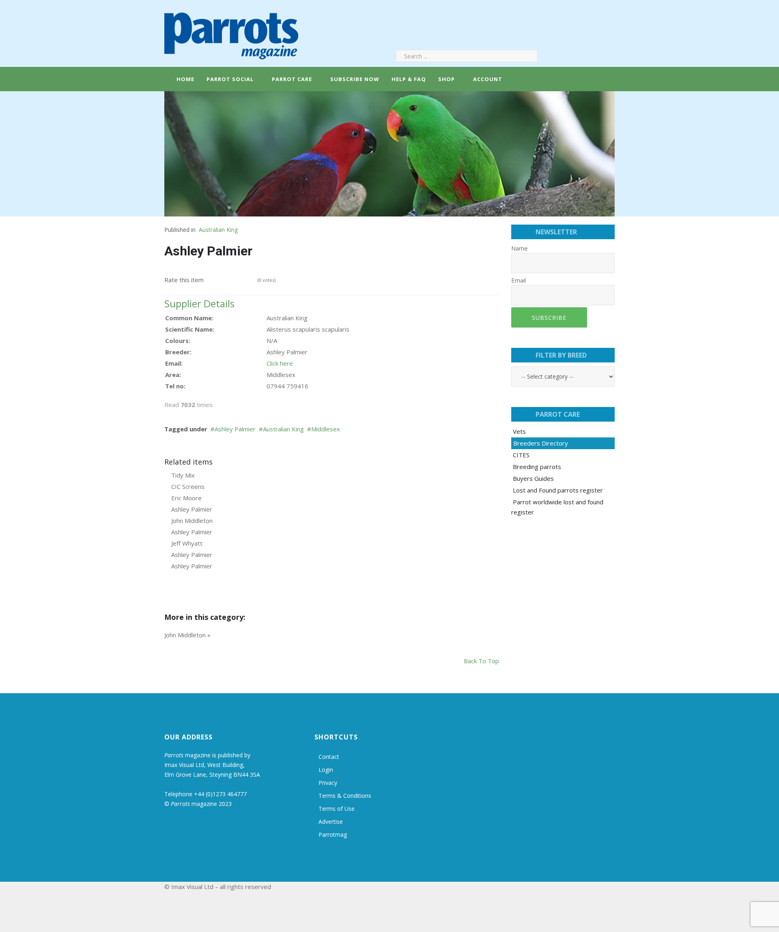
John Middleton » (187, 635)
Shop (446, 79)
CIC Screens (187, 486)
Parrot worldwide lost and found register (557, 507)
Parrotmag (332, 834)
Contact (328, 757)
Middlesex (325, 429)
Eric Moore (186, 498)
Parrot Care (292, 79)
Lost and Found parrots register (558, 490)
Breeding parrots (537, 467)
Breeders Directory (540, 443)
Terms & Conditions (344, 795)
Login (325, 769)
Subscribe (549, 317)
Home (184, 79)
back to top (481, 661)
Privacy (327, 782)
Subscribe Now (354, 79)
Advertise (330, 821)
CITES (521, 455)
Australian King (218, 230)
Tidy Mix (183, 475)
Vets (519, 431)
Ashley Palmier (235, 429)
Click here (280, 363)
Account (486, 79)
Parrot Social (230, 79)
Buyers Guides (533, 478)
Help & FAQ (409, 79)
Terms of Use (336, 808)
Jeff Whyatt (186, 543)
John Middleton (192, 520)
